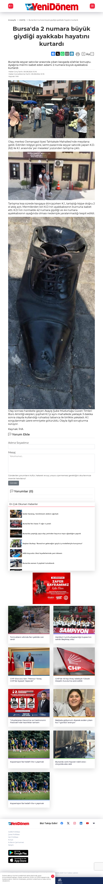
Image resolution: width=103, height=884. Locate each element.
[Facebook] (61, 823)
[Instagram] (74, 823)
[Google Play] (51, 853)
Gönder (13, 483)
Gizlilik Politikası (14, 832)
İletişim (11, 845)
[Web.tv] (93, 823)
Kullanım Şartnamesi (16, 842)
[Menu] (92, 6)
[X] (68, 823)
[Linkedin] (81, 823)
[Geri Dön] (10, 6)
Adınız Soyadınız (18, 442)
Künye (10, 840)
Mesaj (11, 452)
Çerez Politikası (14, 834)
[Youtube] (87, 823)
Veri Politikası (13, 837)
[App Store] (51, 860)
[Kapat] (52, 876)
